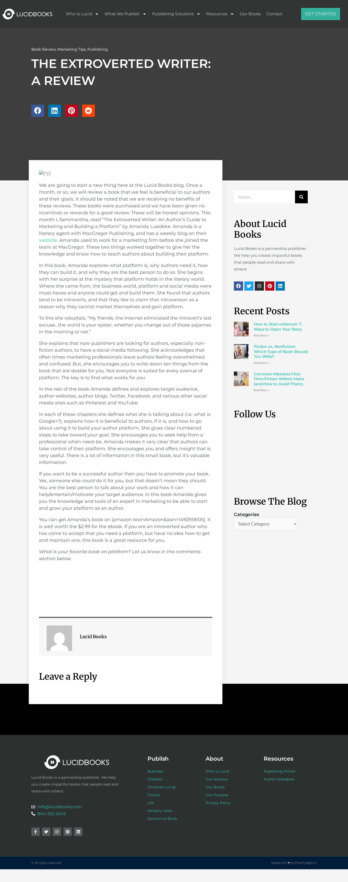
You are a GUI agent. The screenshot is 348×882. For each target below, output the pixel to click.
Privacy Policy (218, 803)
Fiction (154, 795)
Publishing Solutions (173, 13)
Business (155, 771)
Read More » (261, 335)
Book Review (43, 49)
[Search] (301, 197)
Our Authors (217, 779)
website (48, 240)
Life (151, 803)
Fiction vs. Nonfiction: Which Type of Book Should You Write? (280, 351)
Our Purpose (217, 795)
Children (155, 779)
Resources (216, 13)
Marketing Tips (71, 49)
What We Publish (122, 13)
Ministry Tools (160, 810)
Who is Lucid (79, 13)
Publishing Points (279, 771)
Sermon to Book (162, 818)
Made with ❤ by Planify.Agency (294, 863)
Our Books (250, 13)
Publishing (97, 49)
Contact (274, 13)
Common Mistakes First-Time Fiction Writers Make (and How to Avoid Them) (279, 379)
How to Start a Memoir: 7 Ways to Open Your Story (278, 327)
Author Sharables (279, 779)
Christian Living (162, 787)
